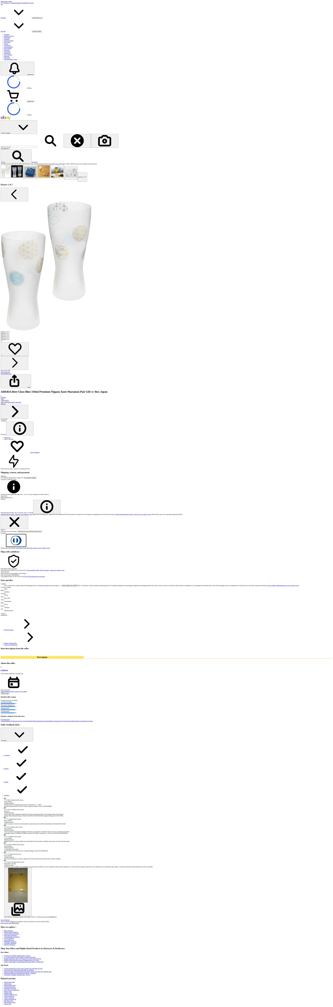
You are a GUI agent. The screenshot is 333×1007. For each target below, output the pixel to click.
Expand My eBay (37, 31)
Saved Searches (8, 47)
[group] (166, 270)
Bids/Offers (7, 37)
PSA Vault (7, 58)
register (13, 3)
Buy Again (7, 42)
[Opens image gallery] (1, 341)
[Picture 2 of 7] (17, 171)
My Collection (8, 55)
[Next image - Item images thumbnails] (14, 363)
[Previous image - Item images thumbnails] (14, 194)
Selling (6, 44)
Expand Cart (30, 101)
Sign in (7, 3)
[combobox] (19, 147)
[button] (16, 156)
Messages (6, 56)
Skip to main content (6, 1)
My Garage (7, 51)
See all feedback (5, 920)
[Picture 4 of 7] (44, 171)
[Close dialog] (14, 522)
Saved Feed (7, 45)
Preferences (7, 53)
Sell (2, 4)
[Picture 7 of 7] (82, 177)
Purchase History (9, 40)
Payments (6, 50)
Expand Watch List (37, 18)
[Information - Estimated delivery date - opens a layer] (47, 507)
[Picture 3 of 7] (30, 172)
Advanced (34, 162)
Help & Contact (29, 3)
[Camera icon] (104, 141)
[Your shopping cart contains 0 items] (14, 101)
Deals (16, 3)
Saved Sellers (8, 48)
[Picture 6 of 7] (71, 173)
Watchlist (6, 39)
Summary (6, 34)
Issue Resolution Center (10, 59)
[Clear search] (77, 141)
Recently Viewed (9, 36)
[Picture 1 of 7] (6, 171)
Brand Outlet (21, 3)
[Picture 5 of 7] (57, 171)
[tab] (166, 572)
